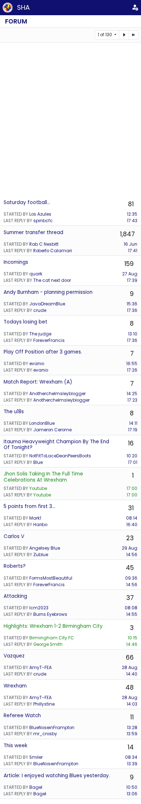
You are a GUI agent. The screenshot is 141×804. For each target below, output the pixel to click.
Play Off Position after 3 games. (43, 351)
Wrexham (15, 685)
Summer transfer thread (33, 232)
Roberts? (15, 566)
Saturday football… (27, 202)
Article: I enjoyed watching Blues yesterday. (57, 775)
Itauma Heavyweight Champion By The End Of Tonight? (56, 444)
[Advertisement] (70, 120)
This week (15, 745)
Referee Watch (22, 715)
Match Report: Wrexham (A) (38, 381)
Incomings (16, 262)
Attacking (15, 596)
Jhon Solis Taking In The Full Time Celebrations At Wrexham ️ (43, 476)
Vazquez (14, 655)
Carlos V (14, 536)
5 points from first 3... (29, 506)
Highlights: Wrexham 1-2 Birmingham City (53, 626)
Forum (16, 21)
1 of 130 (105, 35)
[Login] (135, 8)
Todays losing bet (25, 321)
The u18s (14, 411)
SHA (23, 7)
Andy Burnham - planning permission (48, 292)
